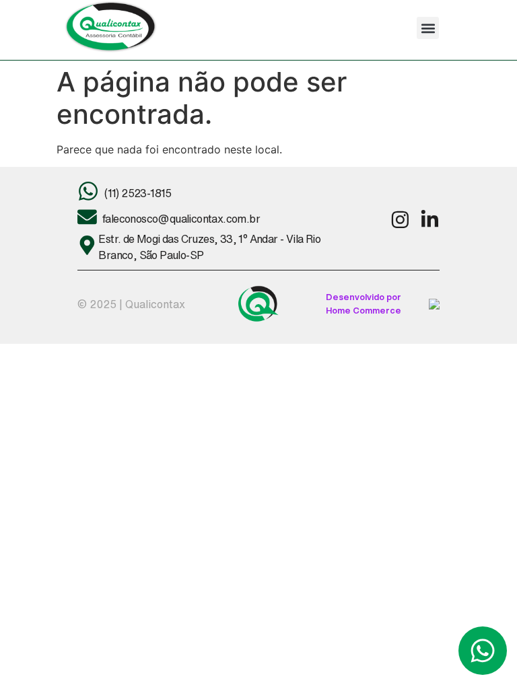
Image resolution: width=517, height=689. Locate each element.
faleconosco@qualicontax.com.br (181, 218)
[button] (428, 28)
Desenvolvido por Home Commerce (363, 303)
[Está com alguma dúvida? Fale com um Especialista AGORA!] (482, 650)
